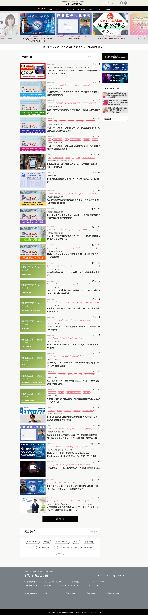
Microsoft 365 (32, 541)
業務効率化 (89, 541)
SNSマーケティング (45, 547)
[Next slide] (126, 27)
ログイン (114, 3)
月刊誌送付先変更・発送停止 (70, 585)
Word (60, 553)
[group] (37, 27)
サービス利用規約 (98, 582)
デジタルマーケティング (68, 547)
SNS (30, 547)
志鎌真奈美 (88, 547)
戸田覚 (46, 541)
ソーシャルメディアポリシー (54, 582)
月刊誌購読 (47, 585)
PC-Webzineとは (29, 585)
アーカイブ (92, 585)
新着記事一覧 (60, 519)
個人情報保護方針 (29, 582)
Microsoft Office (62, 541)
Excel (76, 541)
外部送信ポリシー (78, 582)
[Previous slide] (22, 27)
